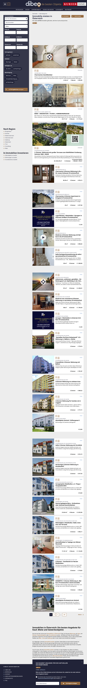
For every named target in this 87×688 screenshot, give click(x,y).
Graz (43, 638)
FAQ (6, 680)
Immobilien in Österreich (53, 633)
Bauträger (68, 9)
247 (64, 614)
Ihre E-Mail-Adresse (40, 680)
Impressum (8, 672)
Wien (6, 148)
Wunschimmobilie (58, 655)
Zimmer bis (20, 44)
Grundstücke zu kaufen (11, 159)
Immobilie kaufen (49, 641)
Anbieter (7, 59)
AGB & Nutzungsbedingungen (14, 676)
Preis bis (19, 29)
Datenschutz (9, 678)
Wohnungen (19, 9)
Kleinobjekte (59, 9)
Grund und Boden (48, 9)
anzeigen (16, 89)
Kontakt (7, 674)
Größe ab (7, 37)
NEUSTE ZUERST (78, 16)
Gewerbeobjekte (36, 9)
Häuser (27, 9)
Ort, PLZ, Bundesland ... (9, 16)
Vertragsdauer (9, 52)
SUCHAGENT (66, 16)
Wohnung (72, 633)
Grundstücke (52, 635)
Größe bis (19, 37)
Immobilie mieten (49, 649)
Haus (79, 633)
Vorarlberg (8, 146)
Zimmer (34, 635)
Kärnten (7, 133)
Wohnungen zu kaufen (11, 157)
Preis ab (7, 29)
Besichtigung (8, 72)
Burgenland (8, 131)
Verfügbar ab (8, 65)
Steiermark (8, 142)
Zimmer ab (8, 44)
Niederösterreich (9, 135)
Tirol (6, 144)
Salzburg (7, 140)
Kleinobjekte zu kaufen (11, 155)
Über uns (7, 670)
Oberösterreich (9, 138)
